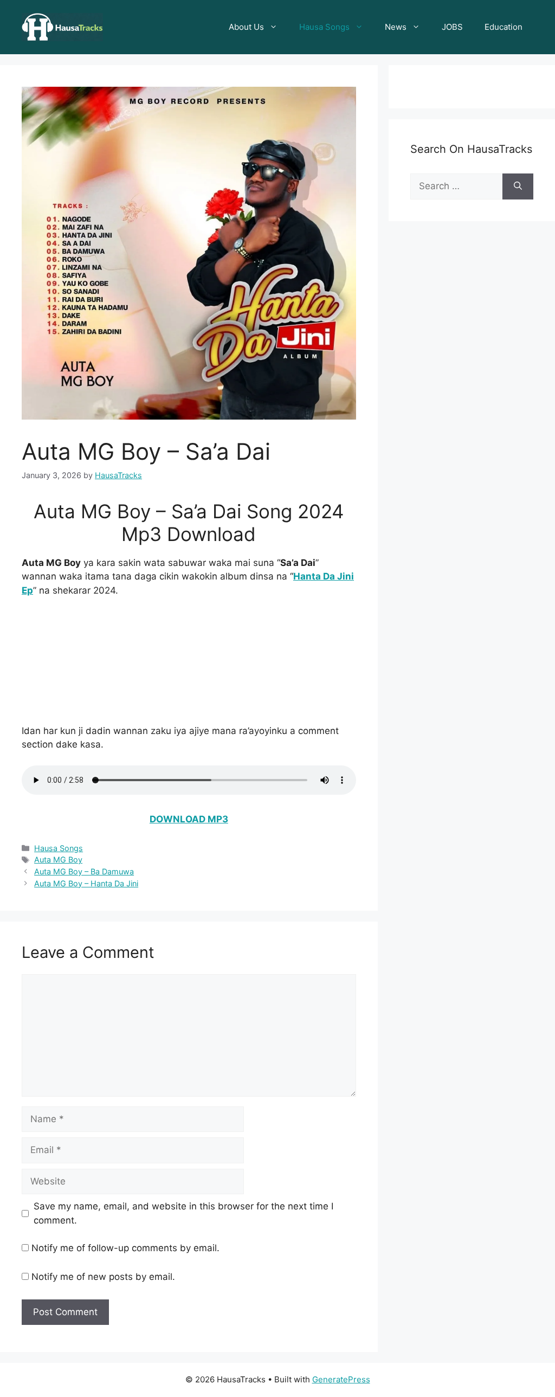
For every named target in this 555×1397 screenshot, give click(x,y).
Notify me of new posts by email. (103, 1276)
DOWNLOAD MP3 (189, 819)
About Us (246, 27)
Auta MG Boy (58, 859)
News (395, 27)
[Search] (517, 186)
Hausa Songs (324, 27)
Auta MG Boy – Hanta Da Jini (86, 883)
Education (503, 27)
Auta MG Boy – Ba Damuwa (84, 871)
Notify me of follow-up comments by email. (125, 1248)
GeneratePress (341, 1379)
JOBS (452, 27)
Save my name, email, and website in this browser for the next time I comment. (183, 1213)
